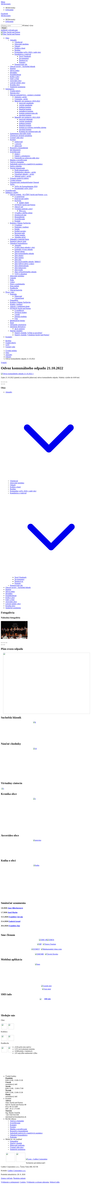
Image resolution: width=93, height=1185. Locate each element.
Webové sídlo (55, 1182)
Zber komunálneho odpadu (24, 253)
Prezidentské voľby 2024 (24, 188)
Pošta (12, 280)
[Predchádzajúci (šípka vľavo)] (2, 644)
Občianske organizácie (18, 325)
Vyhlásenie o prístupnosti (10, 1182)
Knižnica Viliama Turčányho (20, 223)
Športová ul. (23, 60)
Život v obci (9, 292)
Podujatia (13, 294)
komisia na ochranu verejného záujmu (32, 127)
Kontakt (17, 221)
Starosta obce (15, 93)
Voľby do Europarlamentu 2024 (26, 186)
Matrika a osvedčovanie (18, 160)
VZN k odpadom (21, 274)
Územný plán (10, 347)
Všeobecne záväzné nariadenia (21, 136)
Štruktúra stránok (19, 1178)
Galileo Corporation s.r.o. (17, 1171)
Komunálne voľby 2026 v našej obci (28, 52)
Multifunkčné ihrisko (17, 321)
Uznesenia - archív (21, 99)
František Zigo (14, 926)
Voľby (12, 184)
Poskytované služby (22, 199)
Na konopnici (24, 58)
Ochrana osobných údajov (19, 178)
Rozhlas (17, 50)
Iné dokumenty (15, 150)
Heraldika (13, 73)
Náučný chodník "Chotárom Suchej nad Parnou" (32, 335)
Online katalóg (20, 235)
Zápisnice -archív (21, 97)
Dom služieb (14, 286)
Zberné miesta (20, 251)
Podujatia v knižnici (22, 227)
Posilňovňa (14, 288)
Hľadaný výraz (27, 25)
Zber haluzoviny (20, 268)
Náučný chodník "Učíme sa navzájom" (29, 333)
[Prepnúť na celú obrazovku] (4, 642)
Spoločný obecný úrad (18, 241)
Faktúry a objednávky (22, 156)
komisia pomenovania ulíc (28, 113)
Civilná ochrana (15, 180)
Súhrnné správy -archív (23, 176)
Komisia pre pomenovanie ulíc (30, 131)
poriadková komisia (26, 111)
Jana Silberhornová (15, 908)
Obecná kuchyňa (16, 290)
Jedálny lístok (24, 203)
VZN (7, 345)
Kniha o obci (14, 77)
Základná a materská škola (19, 239)
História (13, 68)
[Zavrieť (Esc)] (2, 642)
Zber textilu (19, 270)
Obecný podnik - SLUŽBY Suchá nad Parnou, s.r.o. (29, 195)
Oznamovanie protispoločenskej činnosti (24, 182)
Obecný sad (19, 207)
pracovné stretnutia (26, 119)
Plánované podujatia (17, 1145)
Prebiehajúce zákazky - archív (25, 172)
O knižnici (18, 225)
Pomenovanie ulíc (21, 64)
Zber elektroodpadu (22, 266)
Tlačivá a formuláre (17, 162)
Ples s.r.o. (22, 211)
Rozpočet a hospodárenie (19, 148)
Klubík (17, 229)
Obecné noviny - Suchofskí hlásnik (22, 66)
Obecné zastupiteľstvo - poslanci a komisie (25, 95)
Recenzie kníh (20, 233)
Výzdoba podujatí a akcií (23, 209)
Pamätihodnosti (15, 75)
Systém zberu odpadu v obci (25, 247)
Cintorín (13, 278)
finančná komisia (25, 109)
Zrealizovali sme (20, 215)
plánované (18, 146)
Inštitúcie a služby (11, 192)
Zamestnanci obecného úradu (20, 134)
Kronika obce (15, 85)
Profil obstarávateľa (22, 170)
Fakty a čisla (14, 79)
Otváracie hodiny (21, 312)
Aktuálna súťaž (20, 237)
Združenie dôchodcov (18, 327)
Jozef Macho (12, 912)
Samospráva (9, 89)
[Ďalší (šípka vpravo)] (4, 644)
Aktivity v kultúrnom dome (19, 306)
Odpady (17, 46)
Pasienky (22, 62)
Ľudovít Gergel (14, 921)
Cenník (17, 314)
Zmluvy (17, 154)
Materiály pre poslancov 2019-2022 (27, 101)
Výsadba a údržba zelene (23, 213)
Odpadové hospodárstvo (18, 243)
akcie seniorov (20, 329)
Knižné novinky (20, 231)
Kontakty (8, 337)
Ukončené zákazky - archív (24, 174)
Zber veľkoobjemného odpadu (25, 272)
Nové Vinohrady (25, 56)
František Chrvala (16, 917)
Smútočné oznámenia (17, 87)
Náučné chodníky (16, 331)
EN (9, 10)
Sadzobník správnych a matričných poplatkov (26, 164)
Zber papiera (19, 258)
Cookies (23, 1182)
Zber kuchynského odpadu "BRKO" (28, 262)
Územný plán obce (16, 138)
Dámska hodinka (21, 316)
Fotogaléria (14, 300)
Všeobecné (18, 42)
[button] (6, 4)
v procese (18, 144)
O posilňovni (19, 310)
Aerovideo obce (15, 81)
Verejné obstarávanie (17, 168)
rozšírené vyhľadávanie (9, 30)
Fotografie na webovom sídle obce (27, 158)
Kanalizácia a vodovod (23, 54)
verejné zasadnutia (25, 105)
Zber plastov (19, 255)
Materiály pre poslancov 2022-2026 (27, 117)
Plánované (18, 296)
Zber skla (18, 260)
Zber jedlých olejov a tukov (24, 264)
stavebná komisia (25, 115)
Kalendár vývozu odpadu (24, 249)
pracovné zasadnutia (26, 103)
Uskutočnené (19, 298)
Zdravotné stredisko (22, 44)
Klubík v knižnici (16, 304)
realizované (19, 142)
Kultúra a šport (20, 48)
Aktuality (13, 40)
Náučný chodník (16, 1143)
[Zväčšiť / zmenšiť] (6, 642)
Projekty (13, 140)
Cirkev (12, 282)
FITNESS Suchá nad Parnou (25, 205)
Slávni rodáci (14, 70)
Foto (16, 319)
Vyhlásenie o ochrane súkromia (38, 1182)
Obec (7, 38)
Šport (12, 323)
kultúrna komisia (25, 107)
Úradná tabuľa (15, 91)
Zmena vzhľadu (6, 1178)
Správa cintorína (16, 166)
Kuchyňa (18, 201)
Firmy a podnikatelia (17, 284)
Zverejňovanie (15, 152)
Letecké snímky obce (17, 83)
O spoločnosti (19, 197)
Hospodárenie (19, 217)
